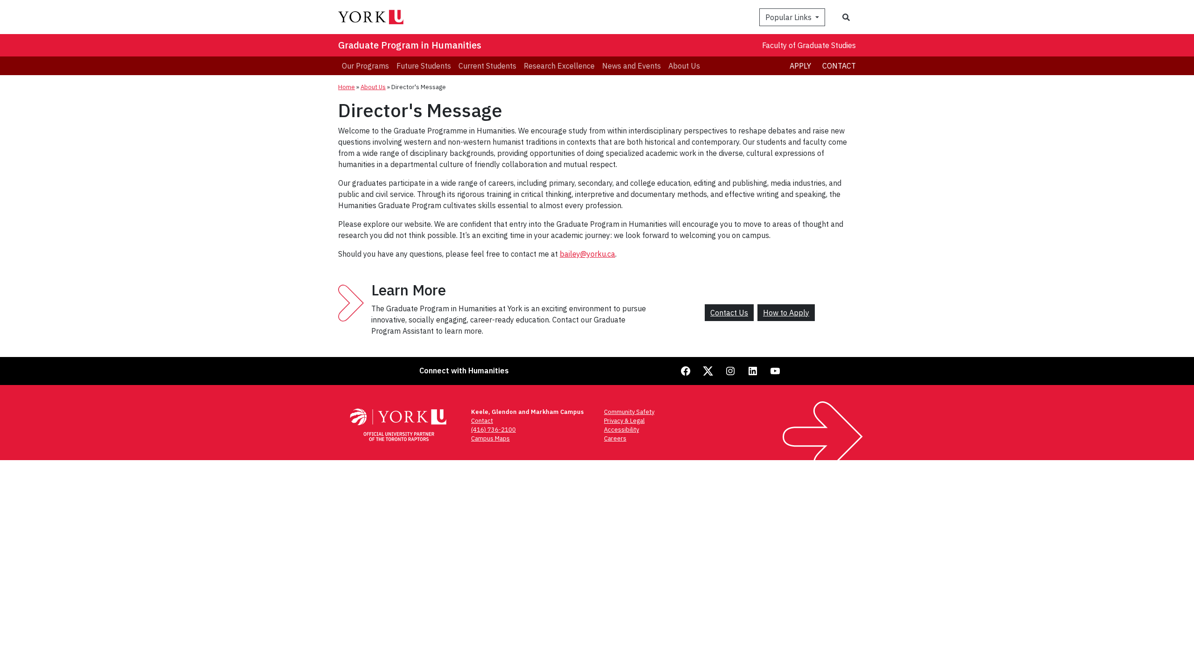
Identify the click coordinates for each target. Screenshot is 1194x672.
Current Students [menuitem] (487, 65)
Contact (839, 65)
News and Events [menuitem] (631, 65)
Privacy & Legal (624, 421)
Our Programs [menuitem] (365, 65)
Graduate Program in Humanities (409, 45)
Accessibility (621, 430)
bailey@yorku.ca (587, 254)
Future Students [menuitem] (423, 65)
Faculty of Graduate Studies (809, 45)
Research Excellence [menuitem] (559, 65)
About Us (373, 87)
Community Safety (629, 412)
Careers (615, 438)
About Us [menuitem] (684, 65)
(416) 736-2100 (493, 430)
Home (346, 87)
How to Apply (786, 312)
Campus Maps (490, 438)
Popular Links (789, 17)
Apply (800, 65)
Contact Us (729, 312)
